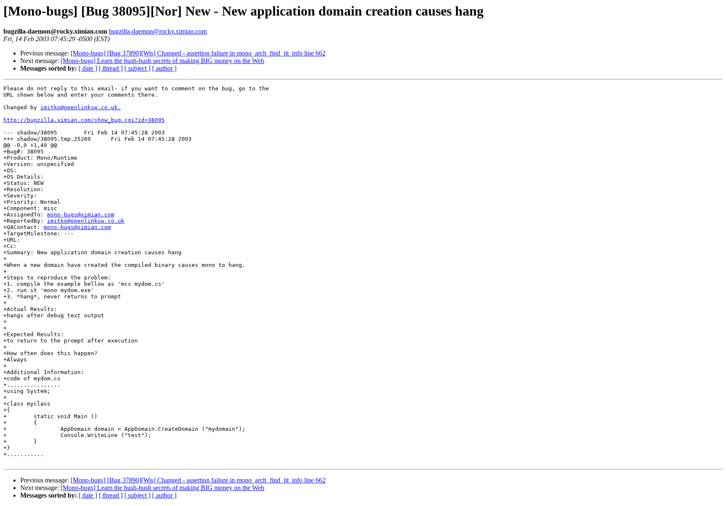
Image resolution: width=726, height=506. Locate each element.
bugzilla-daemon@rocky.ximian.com (158, 31)
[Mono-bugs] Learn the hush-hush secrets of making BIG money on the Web (162, 60)
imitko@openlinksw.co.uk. (80, 107)
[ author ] (164, 68)
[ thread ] (111, 68)
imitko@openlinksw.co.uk (85, 221)
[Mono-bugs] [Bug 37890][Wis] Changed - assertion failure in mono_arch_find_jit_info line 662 (198, 53)
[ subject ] (137, 68)
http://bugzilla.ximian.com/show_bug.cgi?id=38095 (84, 120)
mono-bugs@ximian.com (80, 214)
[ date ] (88, 68)
